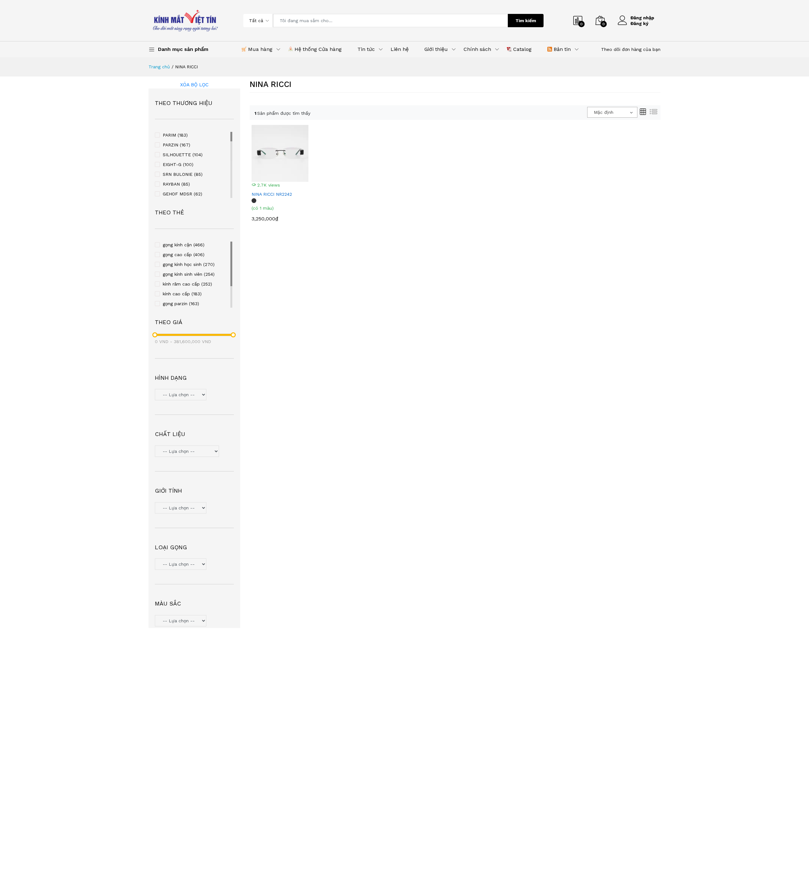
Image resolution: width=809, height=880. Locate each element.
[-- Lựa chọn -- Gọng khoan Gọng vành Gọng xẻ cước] (194, 564)
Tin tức (366, 49)
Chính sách (477, 49)
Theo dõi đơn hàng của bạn (630, 49)
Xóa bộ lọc (194, 85)
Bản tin (561, 49)
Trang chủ (159, 66)
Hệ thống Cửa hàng (317, 49)
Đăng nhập (642, 17)
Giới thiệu (436, 49)
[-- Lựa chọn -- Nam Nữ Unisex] (194, 508)
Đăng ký (639, 23)
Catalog (522, 49)
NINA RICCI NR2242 (272, 194)
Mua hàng (259, 49)
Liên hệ (400, 49)
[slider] (154, 334)
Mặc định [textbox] (603, 112)
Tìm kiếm (525, 20)
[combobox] (612, 112)
